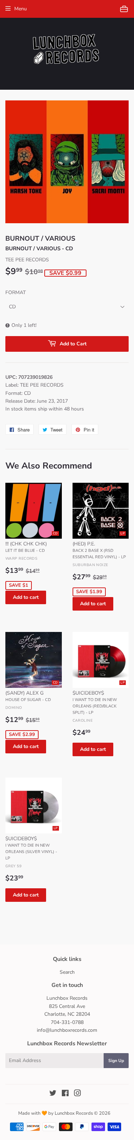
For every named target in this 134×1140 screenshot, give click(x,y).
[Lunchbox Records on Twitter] (52, 1094)
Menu (20, 8)
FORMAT (15, 292)
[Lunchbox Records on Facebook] (65, 1094)
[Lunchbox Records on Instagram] (77, 1094)
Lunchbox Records (74, 1113)
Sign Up (116, 1060)
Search (67, 972)
